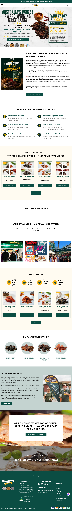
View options (27, 315)
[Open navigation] (2, 5)
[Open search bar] (67, 5)
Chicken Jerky (27, 358)
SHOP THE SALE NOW (34, 94)
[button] (68, 494)
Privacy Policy (32, 508)
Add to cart (9, 185)
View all (36, 193)
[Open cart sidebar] (70, 5)
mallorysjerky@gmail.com (46, 490)
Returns (58, 493)
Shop (57, 481)
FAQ (57, 486)
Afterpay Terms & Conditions (61, 499)
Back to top (36, 476)
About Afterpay (60, 496)
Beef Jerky (10, 358)
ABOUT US (7, 403)
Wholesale (59, 483)
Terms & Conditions (24, 508)
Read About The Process (36, 434)
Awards (58, 488)
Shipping (58, 491)
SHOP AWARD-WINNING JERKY (17, 39)
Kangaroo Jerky (44, 359)
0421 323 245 (43, 493)
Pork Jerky (61, 358)
